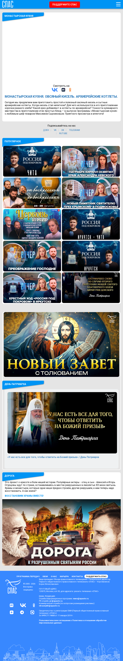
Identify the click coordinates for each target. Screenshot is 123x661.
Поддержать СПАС (96, 576)
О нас (54, 576)
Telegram (74, 130)
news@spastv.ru (81, 598)
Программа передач (27, 576)
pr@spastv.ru (56, 601)
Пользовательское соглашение (54, 620)
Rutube (63, 133)
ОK (62, 130)
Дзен (46, 130)
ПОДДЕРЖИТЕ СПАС (64, 4)
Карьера (64, 576)
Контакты (77, 576)
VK (55, 130)
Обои (45, 576)
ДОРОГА (9, 475)
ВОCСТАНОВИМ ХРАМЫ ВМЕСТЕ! (24, 495)
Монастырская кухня (18, 16)
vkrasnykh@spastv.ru (49, 606)
